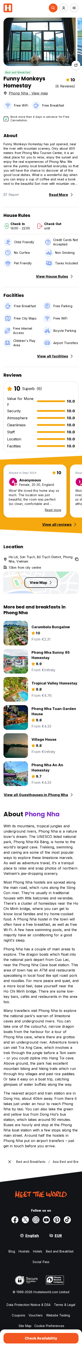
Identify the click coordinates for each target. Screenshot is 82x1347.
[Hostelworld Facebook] (14, 1219)
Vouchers (36, 1315)
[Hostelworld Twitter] (25, 1219)
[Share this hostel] (76, 65)
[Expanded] (9, 1161)
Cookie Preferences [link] (49, 1326)
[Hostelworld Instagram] (35, 1219)
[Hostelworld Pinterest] (56, 1219)
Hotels (37, 1251)
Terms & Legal (64, 1305)
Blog (12, 1251)
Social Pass (41, 1262)
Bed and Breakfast (17, 72)
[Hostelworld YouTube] (46, 1219)
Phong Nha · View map (28, 93)
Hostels (24, 1251)
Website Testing (58, 1315)
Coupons (18, 1315)
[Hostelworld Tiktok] (67, 1219)
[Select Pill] (53, 8)
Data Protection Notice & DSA (29, 1305)
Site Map (25, 1326)
